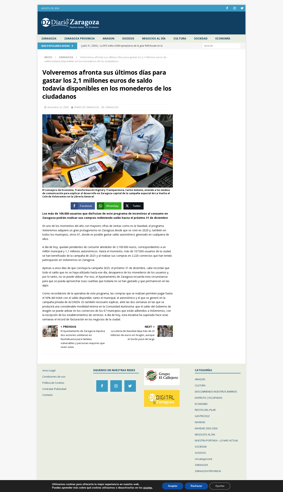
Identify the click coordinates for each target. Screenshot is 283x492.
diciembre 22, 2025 (58, 107)
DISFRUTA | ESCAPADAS (208, 397)
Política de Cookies (53, 382)
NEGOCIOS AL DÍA (154, 38)
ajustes (147, 487)
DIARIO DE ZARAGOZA (86, 107)
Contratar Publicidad (54, 389)
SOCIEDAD (201, 38)
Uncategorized (203, 459)
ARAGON (108, 38)
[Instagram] (234, 8)
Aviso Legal (48, 370)
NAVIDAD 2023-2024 (206, 428)
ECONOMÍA (222, 38)
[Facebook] (227, 8)
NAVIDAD (200, 422)
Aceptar (173, 486)
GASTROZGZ (202, 416)
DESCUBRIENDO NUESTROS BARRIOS (216, 391)
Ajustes (219, 486)
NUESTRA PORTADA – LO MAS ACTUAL (216, 440)
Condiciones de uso (53, 376)
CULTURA (179, 38)
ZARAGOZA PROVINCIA (79, 38)
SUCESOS (128, 38)
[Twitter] (242, 8)
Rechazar (196, 486)
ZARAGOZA (48, 38)
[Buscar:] (221, 46)
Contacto (47, 395)
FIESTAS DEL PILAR (205, 410)
